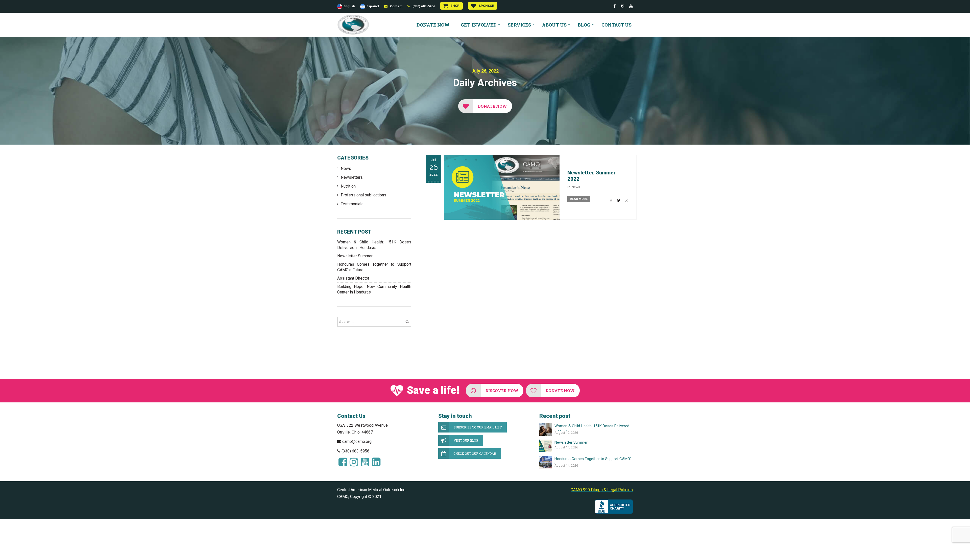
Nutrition (348, 186)
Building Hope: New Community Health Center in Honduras (374, 289)
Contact (396, 6)
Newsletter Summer (355, 256)
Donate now (433, 25)
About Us (554, 25)
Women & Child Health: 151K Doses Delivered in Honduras (374, 245)
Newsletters (352, 177)
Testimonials (352, 203)
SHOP (454, 6)
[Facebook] (614, 6)
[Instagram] (622, 6)
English (349, 6)
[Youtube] (631, 6)
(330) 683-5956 (424, 6)
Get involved (479, 25)
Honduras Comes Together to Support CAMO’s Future (374, 267)
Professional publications (363, 195)
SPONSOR (486, 6)
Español (373, 6)
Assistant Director (353, 278)
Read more (579, 199)
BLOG (584, 25)
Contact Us (616, 25)
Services (519, 25)
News (346, 168)
